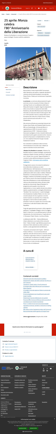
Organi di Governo (5, 380)
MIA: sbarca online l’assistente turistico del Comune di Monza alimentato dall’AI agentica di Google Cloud (37, 310)
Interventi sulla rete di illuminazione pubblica (34, 279)
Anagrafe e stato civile (20, 380)
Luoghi (43, 392)
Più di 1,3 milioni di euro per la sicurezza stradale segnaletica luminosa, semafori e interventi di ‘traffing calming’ (37, 305)
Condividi (39, 20)
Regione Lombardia (6, 3)
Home (3, 14)
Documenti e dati (5, 395)
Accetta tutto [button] (22, 428)
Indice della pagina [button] (10, 85)
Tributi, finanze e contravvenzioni (32, 385)
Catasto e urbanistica (19, 385)
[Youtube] (38, 8)
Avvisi (43, 385)
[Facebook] (31, 8)
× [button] (54, 418)
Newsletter (44, 402)
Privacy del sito (31, 406)
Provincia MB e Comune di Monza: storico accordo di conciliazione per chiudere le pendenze (37, 301)
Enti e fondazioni (5, 387)
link (41, 425)
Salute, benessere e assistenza (32, 389)
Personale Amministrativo (7, 392)
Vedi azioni (46, 20)
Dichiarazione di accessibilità (32, 417)
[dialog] (28, 425)
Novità (7, 14)
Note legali (30, 413)
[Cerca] (53, 8)
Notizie (43, 380)
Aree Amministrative (6, 382)
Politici (2, 390)
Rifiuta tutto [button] (33, 428)
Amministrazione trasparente (32, 403)
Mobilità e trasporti (19, 387)
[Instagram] (41, 8)
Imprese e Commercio (20, 382)
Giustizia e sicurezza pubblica (33, 381)
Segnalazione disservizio (20, 406)
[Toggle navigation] (3, 8)
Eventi (43, 394)
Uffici (2, 385)
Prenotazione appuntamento (18, 403)
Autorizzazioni (31, 393)
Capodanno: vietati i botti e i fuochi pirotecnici (35, 284)
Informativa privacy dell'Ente (32, 410)
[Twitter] (34, 8)
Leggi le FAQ (17, 409)
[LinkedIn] (45, 8)
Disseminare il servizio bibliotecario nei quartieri (35, 298)
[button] (28, 431)
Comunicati (13, 14)
